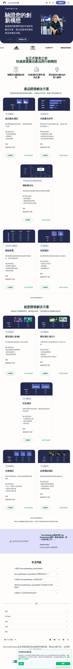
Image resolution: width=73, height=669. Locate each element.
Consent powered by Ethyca (61, 667)
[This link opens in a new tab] (49, 2)
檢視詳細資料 (28, 155)
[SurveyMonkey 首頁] (4, 2)
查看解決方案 (22, 39)
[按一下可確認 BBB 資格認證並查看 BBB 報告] (15, 662)
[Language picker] (46, 2)
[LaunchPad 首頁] (13, 2)
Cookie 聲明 (24, 659)
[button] (36, 568)
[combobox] (10, 640)
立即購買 (10, 155)
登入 (53, 2)
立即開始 (10, 39)
